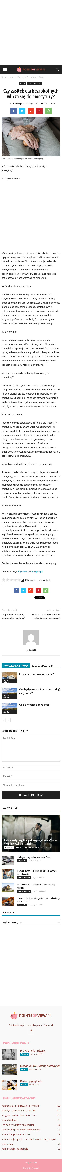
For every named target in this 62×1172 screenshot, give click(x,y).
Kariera (22, 83)
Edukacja (24, 1054)
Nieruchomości (24, 877)
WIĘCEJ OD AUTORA (42, 665)
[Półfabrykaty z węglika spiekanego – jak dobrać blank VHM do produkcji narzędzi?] (31, 833)
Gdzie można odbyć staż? (35, 704)
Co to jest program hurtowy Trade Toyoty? (34, 857)
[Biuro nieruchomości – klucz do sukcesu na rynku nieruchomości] (8, 874)
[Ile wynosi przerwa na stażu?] (9, 677)
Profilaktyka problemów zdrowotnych (21, 1129)
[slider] (11, 580)
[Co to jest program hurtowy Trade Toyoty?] (8, 860)
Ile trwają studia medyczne (32, 1050)
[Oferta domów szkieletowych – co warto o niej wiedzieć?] (8, 888)
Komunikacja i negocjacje (15, 1148)
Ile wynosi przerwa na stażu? (36, 674)
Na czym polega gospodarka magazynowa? (40, 1065)
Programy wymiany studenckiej (18, 1124)
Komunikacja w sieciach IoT (16, 1134)
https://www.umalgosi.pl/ (30, 571)
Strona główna (8, 77)
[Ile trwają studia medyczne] (9, 1054)
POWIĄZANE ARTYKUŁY (15, 665)
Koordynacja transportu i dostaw (18, 1110)
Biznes (24, 1085)
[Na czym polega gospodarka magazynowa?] (9, 1069)
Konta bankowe (10, 1120)
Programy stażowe (34, 83)
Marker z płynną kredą (31, 1081)
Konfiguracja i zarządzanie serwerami (21, 1105)
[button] (57, 69)
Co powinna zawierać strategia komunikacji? (13, 616)
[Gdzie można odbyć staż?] (9, 708)
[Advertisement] (31, 33)
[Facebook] (31, 1031)
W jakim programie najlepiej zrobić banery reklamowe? (46, 616)
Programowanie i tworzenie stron (19, 1115)
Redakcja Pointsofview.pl (27, 847)
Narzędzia (9, 847)
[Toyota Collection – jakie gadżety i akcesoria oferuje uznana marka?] (8, 901)
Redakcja (17, 103)
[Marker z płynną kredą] (9, 1085)
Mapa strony (31, 1162)
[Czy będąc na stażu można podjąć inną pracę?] (9, 693)
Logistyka (22, 861)
